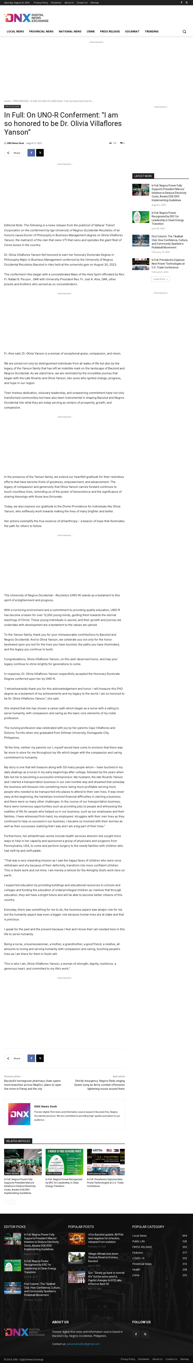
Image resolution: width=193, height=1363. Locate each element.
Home (7, 101)
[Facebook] (181, 3)
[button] (184, 31)
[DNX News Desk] (19, 1114)
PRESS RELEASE (20, 101)
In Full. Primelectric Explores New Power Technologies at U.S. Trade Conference (105, 1182)
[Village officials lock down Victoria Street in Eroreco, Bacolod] (76, 1258)
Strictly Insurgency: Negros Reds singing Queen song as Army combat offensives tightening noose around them (99, 1084)
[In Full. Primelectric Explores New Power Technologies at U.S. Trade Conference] (106, 1162)
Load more (159, 279)
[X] (187, 3)
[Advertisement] (92, 17)
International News (97, 1173)
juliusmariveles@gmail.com (83, 1344)
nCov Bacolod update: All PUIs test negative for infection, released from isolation (105, 1238)
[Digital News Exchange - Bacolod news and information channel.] (26, 18)
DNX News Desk (15, 143)
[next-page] (12, 1202)
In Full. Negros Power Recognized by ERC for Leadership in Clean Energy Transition (64, 1182)
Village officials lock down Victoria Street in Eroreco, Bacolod (103, 1257)
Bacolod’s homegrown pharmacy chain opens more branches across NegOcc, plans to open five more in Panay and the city (32, 1084)
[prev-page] (6, 1202)
